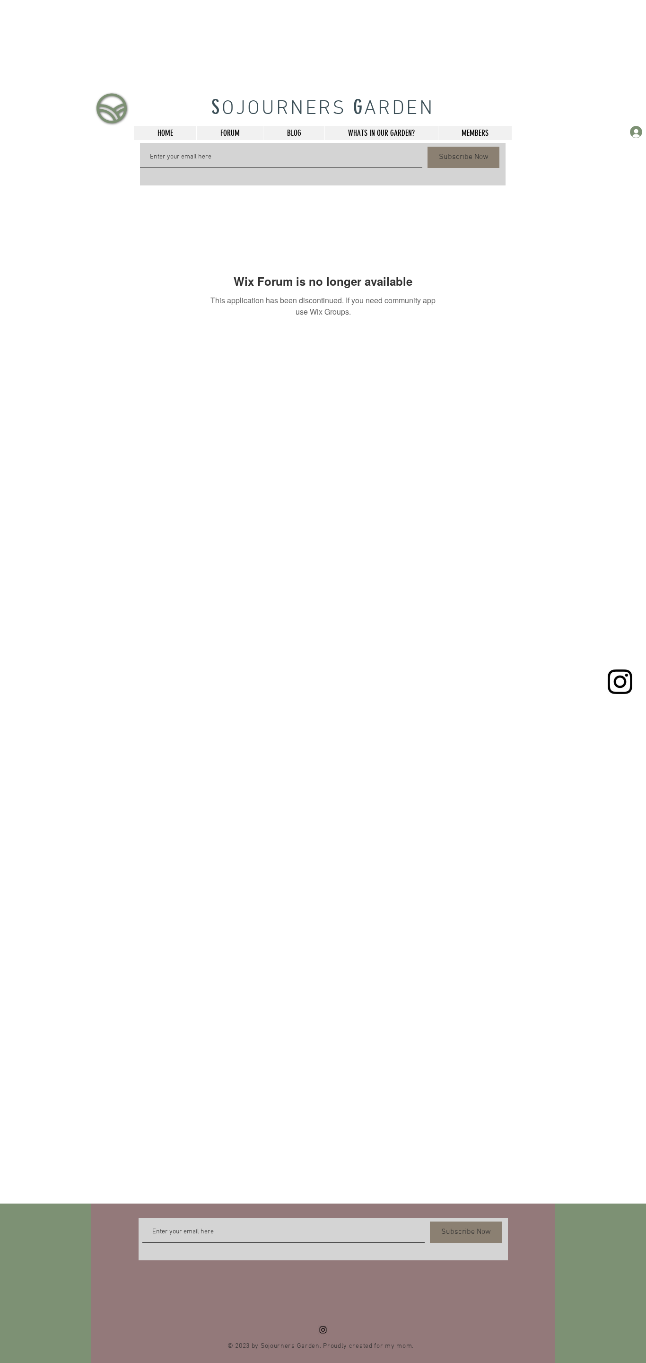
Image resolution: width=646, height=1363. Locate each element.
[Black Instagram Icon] (620, 681)
